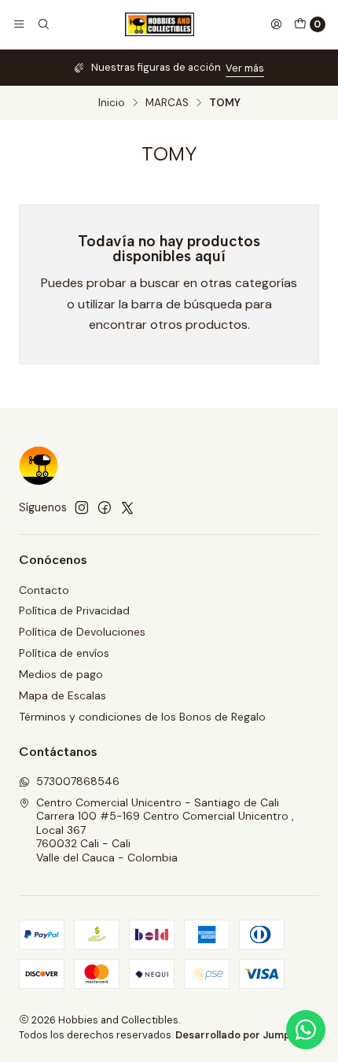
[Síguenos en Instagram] (82, 507)
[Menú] (18, 24)
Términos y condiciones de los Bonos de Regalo (142, 717)
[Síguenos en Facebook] (104, 507)
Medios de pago (61, 674)
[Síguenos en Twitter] (127, 507)
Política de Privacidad (74, 610)
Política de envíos (64, 653)
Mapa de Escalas (62, 695)
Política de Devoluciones (82, 632)
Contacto (44, 590)
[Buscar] (42, 24)
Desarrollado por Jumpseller (246, 1035)
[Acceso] (275, 24)
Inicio (111, 103)
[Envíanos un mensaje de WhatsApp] (305, 1029)
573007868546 (77, 781)
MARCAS (167, 103)
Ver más (245, 68)
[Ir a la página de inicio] (159, 24)
